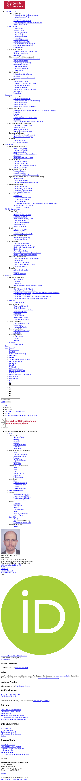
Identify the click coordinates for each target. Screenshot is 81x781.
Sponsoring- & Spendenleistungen (12, 715)
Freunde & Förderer (20, 239)
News (11, 433)
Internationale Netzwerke (22, 192)
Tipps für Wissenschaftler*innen (24, 264)
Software (17, 447)
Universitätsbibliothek (21, 306)
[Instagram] (10, 390)
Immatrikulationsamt (20, 87)
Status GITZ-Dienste (16, 369)
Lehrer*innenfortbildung (22, 331)
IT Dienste (12, 373)
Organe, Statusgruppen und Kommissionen (28, 285)
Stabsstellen (17, 281)
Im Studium (13, 26)
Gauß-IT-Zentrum (19, 308)
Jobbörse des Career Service (10, 712)
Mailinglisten (18, 505)
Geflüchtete (17, 156)
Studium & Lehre (11, 11)
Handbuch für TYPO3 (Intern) (11, 747)
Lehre (15, 471)
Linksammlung (14, 378)
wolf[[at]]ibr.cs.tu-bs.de (8, 572)
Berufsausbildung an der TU (23, 234)
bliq (15, 521)
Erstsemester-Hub (19, 28)
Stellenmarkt (18, 232)
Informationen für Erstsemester (11, 734)
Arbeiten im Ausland (20, 167)
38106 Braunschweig (8, 567)
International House (20, 312)
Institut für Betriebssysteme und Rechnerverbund (21, 415)
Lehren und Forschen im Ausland (25, 165)
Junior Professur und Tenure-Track (25, 118)
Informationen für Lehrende (23, 74)
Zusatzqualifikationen (21, 40)
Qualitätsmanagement (21, 64)
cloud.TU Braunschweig (17, 354)
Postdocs (16, 114)
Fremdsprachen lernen (21, 180)
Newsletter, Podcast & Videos (23, 205)
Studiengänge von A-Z (21, 17)
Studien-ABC (18, 34)
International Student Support (23, 158)
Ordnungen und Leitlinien (22, 215)
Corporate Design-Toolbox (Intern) (12, 749)
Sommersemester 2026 (21, 496)
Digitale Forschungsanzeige (23, 131)
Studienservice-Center (21, 82)
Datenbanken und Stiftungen (23, 137)
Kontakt (12, 342)
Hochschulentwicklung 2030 (23, 218)
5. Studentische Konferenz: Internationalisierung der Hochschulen (35, 203)
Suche (7, 346)
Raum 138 (4, 569)
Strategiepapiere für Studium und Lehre (27, 59)
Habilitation (17, 120)
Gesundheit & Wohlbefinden (23, 45)
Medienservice (18, 260)
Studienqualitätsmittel (21, 61)
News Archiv (18, 448)
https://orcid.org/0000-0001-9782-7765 (14, 656)
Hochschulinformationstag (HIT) (24, 247)
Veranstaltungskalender (21, 243)
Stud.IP (11, 365)
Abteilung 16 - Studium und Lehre (25, 89)
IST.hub (16, 526)
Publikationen (18, 477)
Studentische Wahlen (20, 327)
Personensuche (18, 344)
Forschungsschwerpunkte (22, 99)
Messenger (12, 355)
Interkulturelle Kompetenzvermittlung (26, 182)
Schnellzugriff (9, 348)
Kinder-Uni (17, 249)
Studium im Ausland (20, 161)
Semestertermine (19, 30)
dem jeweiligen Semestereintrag (48, 678)
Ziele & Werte (18, 213)
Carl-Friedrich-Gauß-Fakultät (23, 289)
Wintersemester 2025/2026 (22, 498)
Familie (16, 338)
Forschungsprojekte (20, 102)
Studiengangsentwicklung (22, 63)
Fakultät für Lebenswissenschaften (25, 291)
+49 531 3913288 (7, 571)
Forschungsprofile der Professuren (25, 106)
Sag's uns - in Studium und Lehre (25, 83)
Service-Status (18, 515)
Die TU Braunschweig (12, 209)
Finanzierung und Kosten (22, 42)
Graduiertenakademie (21, 142)
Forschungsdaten (19, 127)
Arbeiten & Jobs (19, 473)
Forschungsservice (20, 140)
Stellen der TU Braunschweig (11, 710)
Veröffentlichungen (20, 445)
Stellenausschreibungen (21, 207)
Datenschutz (13, 779)
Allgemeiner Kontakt (21, 270)
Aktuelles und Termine (21, 199)
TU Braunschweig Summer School (25, 154)
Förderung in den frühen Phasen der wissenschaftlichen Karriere (35, 110)
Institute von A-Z (19, 302)
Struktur (7, 276)
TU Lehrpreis (18, 70)
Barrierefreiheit (22, 779)
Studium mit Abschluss (21, 150)
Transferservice (19, 315)
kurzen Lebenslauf (21, 668)
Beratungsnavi (18, 38)
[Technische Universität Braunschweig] (14, 8)
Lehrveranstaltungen (20, 32)
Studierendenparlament (21, 323)
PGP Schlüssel (6, 660)
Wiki (15, 511)
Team (15, 452)
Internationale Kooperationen (23, 188)
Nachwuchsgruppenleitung (22, 116)
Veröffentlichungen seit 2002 (10, 694)
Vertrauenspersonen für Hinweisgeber (13, 719)
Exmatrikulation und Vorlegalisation (25, 51)
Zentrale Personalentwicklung (23, 310)
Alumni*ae (17, 55)
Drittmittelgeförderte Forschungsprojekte (14, 717)
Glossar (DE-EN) (7, 750)
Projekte (16, 443)
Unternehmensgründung (22, 237)
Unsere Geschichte (20, 226)
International (9, 144)
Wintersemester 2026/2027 (22, 494)
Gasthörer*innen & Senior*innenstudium (27, 253)
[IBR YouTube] (10, 384)
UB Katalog (13, 367)
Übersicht (17, 467)
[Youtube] (10, 391)
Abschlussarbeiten (20, 456)
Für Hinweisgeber (20, 274)
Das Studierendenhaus (21, 251)
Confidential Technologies (22, 523)
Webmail (12, 352)
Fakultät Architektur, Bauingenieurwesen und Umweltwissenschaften (36, 293)
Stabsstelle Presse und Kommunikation (26, 258)
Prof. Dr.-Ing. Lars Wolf (41, 701)
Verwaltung (17, 283)
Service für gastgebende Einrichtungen (26, 175)
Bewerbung (17, 19)
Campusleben (18, 47)
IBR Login (4, 428)
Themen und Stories (20, 266)
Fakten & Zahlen (19, 224)
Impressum (4, 779)
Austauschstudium (20, 152)
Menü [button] (3, 402)
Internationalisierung (20, 186)
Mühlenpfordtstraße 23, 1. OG (11, 565)
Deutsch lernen (19, 179)
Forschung (8, 95)
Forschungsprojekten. (23, 686)
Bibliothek (17, 504)
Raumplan (17, 441)
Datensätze (17, 464)
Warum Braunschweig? (21, 24)
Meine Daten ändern (7, 752)
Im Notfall (12, 363)
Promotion (17, 112)
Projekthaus (17, 93)
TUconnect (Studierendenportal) (20, 359)
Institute (12, 300)
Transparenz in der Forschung (23, 125)
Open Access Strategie (21, 129)
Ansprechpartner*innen (21, 262)
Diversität (17, 340)
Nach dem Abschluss (21, 53)
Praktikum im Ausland (21, 163)
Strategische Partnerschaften (23, 190)
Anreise (16, 272)
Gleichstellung (18, 336)
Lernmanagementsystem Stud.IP (24, 78)
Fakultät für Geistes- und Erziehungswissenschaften (31, 298)
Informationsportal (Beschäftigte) (20, 374)
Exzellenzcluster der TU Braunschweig (27, 101)
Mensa (11, 357)
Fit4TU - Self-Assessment (22, 21)
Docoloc (16, 519)
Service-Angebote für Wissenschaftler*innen (28, 121)
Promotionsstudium (20, 173)
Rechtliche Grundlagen (21, 68)
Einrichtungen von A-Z (21, 319)
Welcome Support (19, 171)
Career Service (18, 91)
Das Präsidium (18, 279)
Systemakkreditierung (21, 66)
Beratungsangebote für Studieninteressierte (28, 23)
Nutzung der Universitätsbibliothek (25, 255)
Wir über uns (18, 196)
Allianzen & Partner (20, 217)
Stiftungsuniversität (20, 220)
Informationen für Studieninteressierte (26, 15)
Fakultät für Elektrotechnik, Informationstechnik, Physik (32, 296)
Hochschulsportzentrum (21, 317)
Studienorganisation (20, 36)
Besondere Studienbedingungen (24, 43)
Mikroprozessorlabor (16, 490)
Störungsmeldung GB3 (17, 371)
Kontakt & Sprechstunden (22, 198)
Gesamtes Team (19, 437)
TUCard (3, 736)
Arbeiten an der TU (20, 230)
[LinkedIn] (10, 394)
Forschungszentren (20, 104)
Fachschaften (18, 325)
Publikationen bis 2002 (8, 696)
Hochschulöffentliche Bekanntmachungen (15, 754)
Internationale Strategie (21, 222)
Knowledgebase (19, 509)
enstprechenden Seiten (62, 676)
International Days (20, 201)
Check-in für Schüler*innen (23, 245)
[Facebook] (9, 387)
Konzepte (17, 76)
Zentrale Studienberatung (22, 85)
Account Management (21, 513)
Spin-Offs (12, 517)
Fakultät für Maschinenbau (22, 295)
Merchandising (6, 713)
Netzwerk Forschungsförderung (24, 135)
